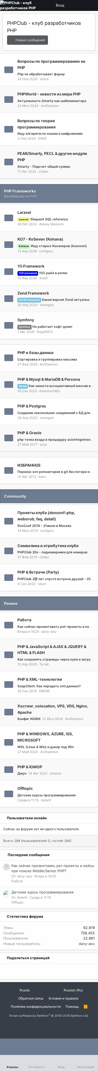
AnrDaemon (50, 106)
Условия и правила (63, 998)
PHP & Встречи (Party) (38, 572)
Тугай (43, 664)
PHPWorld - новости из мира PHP (49, 94)
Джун (21, 773)
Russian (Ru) (73, 990)
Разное (10, 603)
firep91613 (45, 332)
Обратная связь (31, 998)
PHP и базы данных (35, 352)
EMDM (44, 691)
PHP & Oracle (29, 432)
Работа (24, 619)
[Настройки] (72, 5)
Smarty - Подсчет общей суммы (43, 166)
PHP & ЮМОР (29, 766)
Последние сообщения (29, 855)
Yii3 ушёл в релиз (43, 273)
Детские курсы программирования (46, 795)
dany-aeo (48, 631)
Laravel (24, 212)
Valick (44, 79)
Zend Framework (33, 292)
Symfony (25, 319)
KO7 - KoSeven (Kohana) (40, 239)
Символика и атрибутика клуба (47, 545)
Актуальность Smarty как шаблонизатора (51, 101)
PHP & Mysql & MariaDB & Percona (48, 379)
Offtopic (25, 788)
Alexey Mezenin (51, 224)
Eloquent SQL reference (43, 219)
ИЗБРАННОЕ (29, 465)
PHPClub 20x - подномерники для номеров (52, 552)
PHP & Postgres (31, 406)
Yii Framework (30, 266)
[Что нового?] (90, 5)
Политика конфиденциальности (36, 1006)
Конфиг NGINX (29, 719)
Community (15, 496)
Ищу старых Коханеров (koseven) (53, 246)
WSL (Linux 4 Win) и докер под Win (45, 747)
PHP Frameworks (20, 191)
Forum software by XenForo (49, 1016)
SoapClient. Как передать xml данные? (49, 686)
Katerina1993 (49, 391)
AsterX (46, 800)
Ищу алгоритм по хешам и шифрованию (50, 133)
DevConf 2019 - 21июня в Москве (44, 526)
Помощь (72, 1006)
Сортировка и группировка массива (47, 359)
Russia (24, 990)
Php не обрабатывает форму (41, 74)
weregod (46, 305)
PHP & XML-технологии (39, 679)
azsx (43, 444)
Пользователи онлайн (27, 818)
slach (42, 584)
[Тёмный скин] (81, 5)
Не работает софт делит (46, 327)
